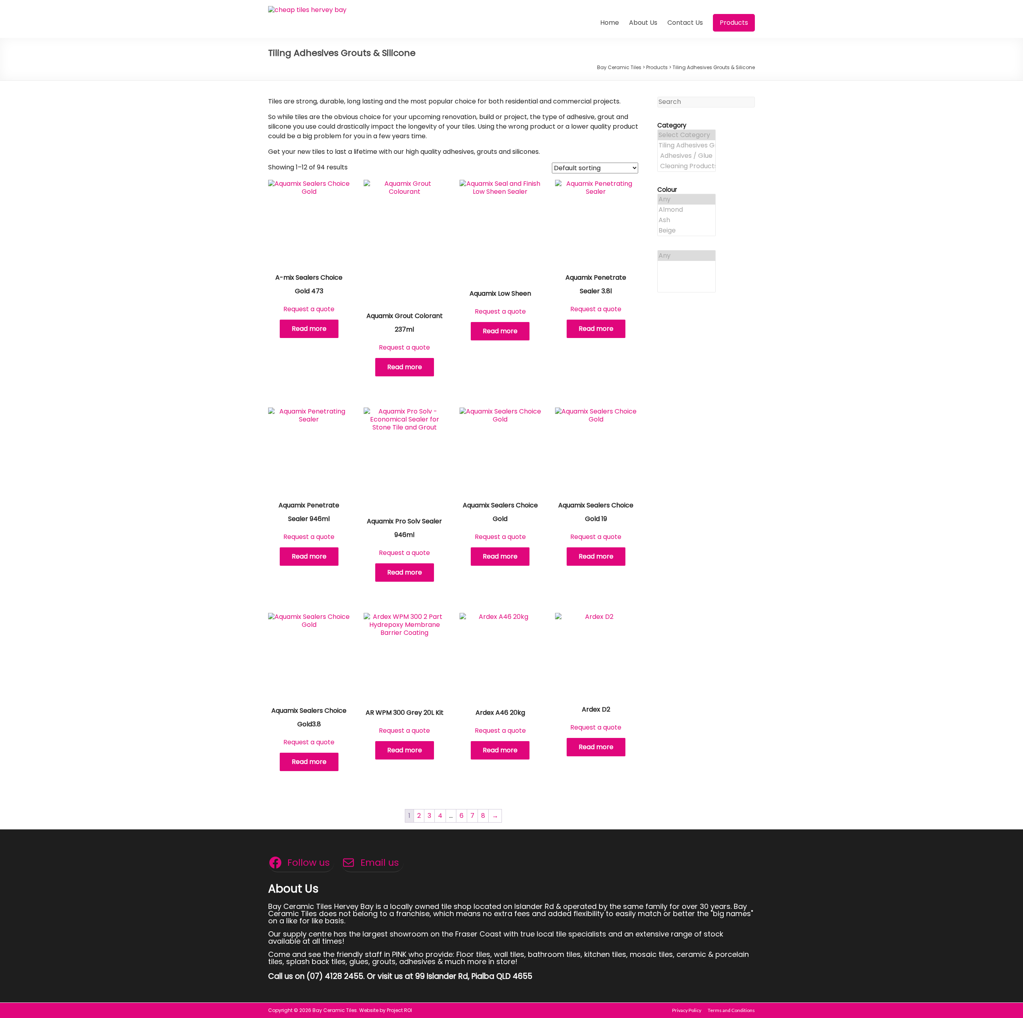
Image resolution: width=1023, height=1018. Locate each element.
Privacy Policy (686, 1010)
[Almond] (686, 210)
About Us (643, 22)
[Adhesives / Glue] (686, 156)
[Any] (686, 199)
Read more (309, 328)
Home (609, 22)
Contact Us (685, 22)
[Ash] (686, 220)
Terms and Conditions (731, 1010)
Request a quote (308, 309)
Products (734, 22)
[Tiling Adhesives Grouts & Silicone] (686, 145)
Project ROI (399, 1010)
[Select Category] (686, 135)
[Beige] (686, 230)
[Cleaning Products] (686, 166)
